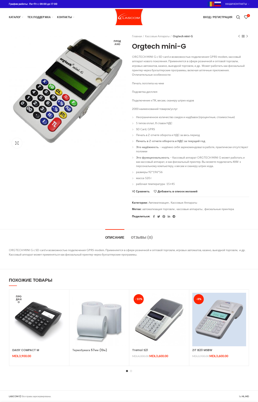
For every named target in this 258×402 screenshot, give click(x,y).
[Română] (211, 3)
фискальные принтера (219, 209)
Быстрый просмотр (63, 308)
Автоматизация (159, 202)
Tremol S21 (140, 350)
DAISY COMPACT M (25, 350)
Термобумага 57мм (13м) (89, 350)
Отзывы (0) (142, 237)
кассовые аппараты (189, 209)
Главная (137, 36)
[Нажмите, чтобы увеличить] (17, 143)
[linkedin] (168, 216)
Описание (114, 237)
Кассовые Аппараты (157, 36)
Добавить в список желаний (178, 191)
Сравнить (143, 191)
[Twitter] (158, 216)
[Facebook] (154, 216)
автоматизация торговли (158, 209)
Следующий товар (247, 36)
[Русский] (217, 3)
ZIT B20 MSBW (202, 350)
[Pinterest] (163, 216)
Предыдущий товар (239, 36)
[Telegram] (174, 216)
